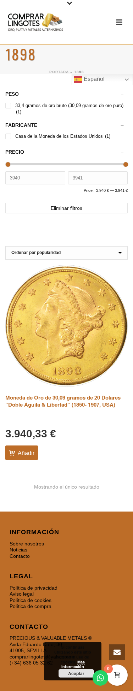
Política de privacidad (33, 588)
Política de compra (30, 606)
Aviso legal (22, 594)
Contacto (20, 556)
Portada (59, 72)
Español (93, 79)
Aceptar (76, 673)
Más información (73, 664)
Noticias (18, 550)
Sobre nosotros (27, 544)
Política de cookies (30, 600)
